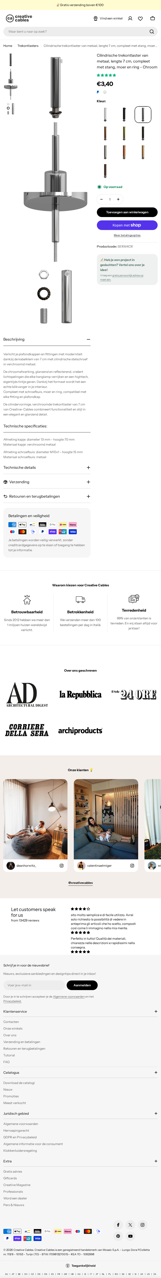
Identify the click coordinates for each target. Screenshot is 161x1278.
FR (58, 1274)
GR (65, 1274)
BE (19, 1274)
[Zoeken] (151, 31)
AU (6, 1274)
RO (116, 1274)
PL (109, 1274)
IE (85, 1274)
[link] (27, 694)
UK (141, 1274)
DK (45, 1274)
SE (129, 1274)
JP (97, 1274)
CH (25, 1274)
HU (79, 1274)
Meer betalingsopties (127, 235)
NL (103, 1274)
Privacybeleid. (12, 1001)
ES (52, 1274)
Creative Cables (23, 1249)
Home (7, 46)
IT (91, 1274)
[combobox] (80, 31)
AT (13, 1274)
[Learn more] (104, 92)
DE (39, 1274)
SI (135, 1274)
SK (123, 1274)
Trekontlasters (27, 46)
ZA (154, 1274)
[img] (105, 909)
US (148, 1274)
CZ (32, 1274)
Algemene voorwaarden (69, 996)
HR (72, 1274)
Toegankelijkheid (83, 1266)
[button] (107, 75)
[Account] (130, 18)
